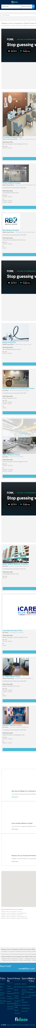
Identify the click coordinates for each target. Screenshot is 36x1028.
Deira (16, 990)
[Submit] (33, 7)
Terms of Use (30, 1025)
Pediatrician (25, 1005)
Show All (17, 1013)
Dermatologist (26, 997)
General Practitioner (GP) (25, 992)
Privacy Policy (20, 1025)
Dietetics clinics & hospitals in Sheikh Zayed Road (16, 960)
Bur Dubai (17, 987)
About (2, 984)
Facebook (32, 986)
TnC (1, 990)
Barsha (16, 993)
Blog (1, 987)
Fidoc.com (10, 1025)
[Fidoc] (15, 2)
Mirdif (16, 1010)
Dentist (24, 984)
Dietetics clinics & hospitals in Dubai (12, 958)
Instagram (32, 992)
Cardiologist (26, 1008)
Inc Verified (32, 995)
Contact (2, 998)
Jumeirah (17, 984)
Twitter (31, 989)
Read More (15, 797)
